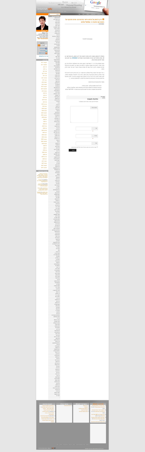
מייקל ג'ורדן (57, 227)
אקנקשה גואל (57, 65)
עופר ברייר (57, 295)
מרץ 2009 (45, 128)
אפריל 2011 (44, 73)
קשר (79, 14)
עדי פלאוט (57, 293)
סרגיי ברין (58, 287)
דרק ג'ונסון (57, 152)
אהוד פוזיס (57, 22)
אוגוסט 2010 (44, 90)
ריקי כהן (58, 372)
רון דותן (58, 358)
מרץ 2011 (45, 75)
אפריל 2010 (44, 99)
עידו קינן (58, 301)
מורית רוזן (57, 223)
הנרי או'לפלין (57, 157)
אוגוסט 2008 (44, 143)
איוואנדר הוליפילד (56, 36)
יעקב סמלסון (57, 194)
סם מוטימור (57, 282)
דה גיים (58, 123)
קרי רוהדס (57, 341)
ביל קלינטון (57, 82)
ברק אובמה (57, 89)
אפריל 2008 (44, 152)
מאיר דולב (57, 216)
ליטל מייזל (57, 211)
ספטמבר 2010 (44, 88)
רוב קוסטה (57, 347)
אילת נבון (58, 39)
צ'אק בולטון (57, 326)
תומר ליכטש (57, 392)
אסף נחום (58, 62)
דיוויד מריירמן (57, 132)
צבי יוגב (58, 329)
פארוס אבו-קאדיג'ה (56, 315)
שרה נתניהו (57, 386)
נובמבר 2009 (44, 110)
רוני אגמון (58, 361)
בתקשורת (86, 407)
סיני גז (58, 279)
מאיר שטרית (57, 217)
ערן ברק (58, 313)
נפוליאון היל (57, 270)
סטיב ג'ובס (57, 273)
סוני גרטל (58, 271)
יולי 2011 (45, 66)
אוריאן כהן (57, 30)
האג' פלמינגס (57, 154)
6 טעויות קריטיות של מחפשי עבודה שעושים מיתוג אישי (43, 184)
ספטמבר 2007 (44, 167)
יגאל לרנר (58, 182)
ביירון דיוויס (57, 78)
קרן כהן (58, 344)
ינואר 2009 (45, 132)
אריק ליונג (57, 70)
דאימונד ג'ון (57, 120)
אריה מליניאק (57, 69)
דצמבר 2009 (44, 108)
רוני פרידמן (57, 363)
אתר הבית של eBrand (43, 56)
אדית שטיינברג (56, 19)
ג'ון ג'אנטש (57, 98)
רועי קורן (58, 367)
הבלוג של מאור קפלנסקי (99, 448)
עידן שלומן (57, 302)
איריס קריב (57, 41)
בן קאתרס (57, 86)
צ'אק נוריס (57, 327)
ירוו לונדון (58, 200)
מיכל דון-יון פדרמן (56, 230)
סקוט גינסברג (57, 285)
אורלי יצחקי (57, 31)
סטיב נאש (58, 274)
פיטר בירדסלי (57, 319)
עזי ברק (58, 298)
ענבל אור (58, 307)
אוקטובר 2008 (44, 139)
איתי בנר (58, 42)
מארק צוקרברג (56, 219)
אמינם (58, 55)
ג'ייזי (59, 103)
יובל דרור (58, 188)
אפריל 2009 (44, 125)
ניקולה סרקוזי (57, 264)
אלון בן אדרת (57, 44)
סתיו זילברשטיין (56, 290)
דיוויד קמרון (57, 134)
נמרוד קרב (57, 268)
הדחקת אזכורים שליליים (83, 408)
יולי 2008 (45, 145)
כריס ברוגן (57, 205)
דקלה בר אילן (57, 149)
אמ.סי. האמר (57, 53)
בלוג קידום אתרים (67, 405)
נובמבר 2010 (44, 84)
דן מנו (58, 141)
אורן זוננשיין (57, 33)
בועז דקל (58, 73)
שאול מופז (57, 377)
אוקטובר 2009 (44, 112)
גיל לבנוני (58, 106)
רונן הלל (58, 366)
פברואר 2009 (44, 130)
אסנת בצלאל (57, 61)
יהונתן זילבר (57, 185)
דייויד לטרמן (57, 138)
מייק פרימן (57, 225)
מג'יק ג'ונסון (57, 220)
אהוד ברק (58, 21)
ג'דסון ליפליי (57, 96)
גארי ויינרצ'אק (57, 93)
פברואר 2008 (44, 156)
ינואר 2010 (45, 106)
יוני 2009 (45, 121)
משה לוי (58, 247)
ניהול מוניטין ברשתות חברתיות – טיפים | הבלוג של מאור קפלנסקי (43, 174)
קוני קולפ (58, 338)
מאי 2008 (45, 150)
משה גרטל (57, 245)
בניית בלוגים (85, 405)
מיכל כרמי (57, 233)
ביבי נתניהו (57, 75)
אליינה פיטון (57, 50)
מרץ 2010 (45, 101)
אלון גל (58, 45)
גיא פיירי (58, 101)
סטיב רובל (57, 276)
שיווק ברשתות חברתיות (83, 411)
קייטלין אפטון (57, 340)
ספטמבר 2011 (44, 64)
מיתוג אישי (57, 237)
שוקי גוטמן (57, 380)
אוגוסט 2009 (44, 117)
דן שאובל (58, 144)
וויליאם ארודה (57, 158)
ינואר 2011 (45, 79)
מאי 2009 (45, 123)
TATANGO (74, 58)
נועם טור (58, 256)
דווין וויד (58, 127)
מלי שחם (58, 239)
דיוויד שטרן (57, 135)
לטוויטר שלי (42, 50)
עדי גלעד (58, 292)
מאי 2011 (45, 71)
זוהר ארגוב (57, 165)
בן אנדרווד (57, 84)
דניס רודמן (57, 146)
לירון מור (58, 213)
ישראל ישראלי (57, 202)
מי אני (98, 14)
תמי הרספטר (57, 394)
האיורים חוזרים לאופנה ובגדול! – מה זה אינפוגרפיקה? (42, 180)
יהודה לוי (58, 183)
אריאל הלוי (57, 67)
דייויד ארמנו (57, 137)
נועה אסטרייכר (57, 254)
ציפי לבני (58, 335)
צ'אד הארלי (57, 324)
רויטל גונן (58, 353)
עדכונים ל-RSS (42, 53)
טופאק (58, 174)
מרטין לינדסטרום (56, 244)
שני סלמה (58, 384)
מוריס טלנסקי (57, 222)
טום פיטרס (57, 172)
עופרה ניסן (57, 296)
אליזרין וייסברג (56, 48)
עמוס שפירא (57, 304)
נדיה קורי (58, 251)
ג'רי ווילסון (57, 117)
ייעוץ (83, 14)
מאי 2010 (45, 97)
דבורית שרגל (57, 121)
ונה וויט (58, 161)
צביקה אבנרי (57, 330)
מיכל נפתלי (57, 234)
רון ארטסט (57, 357)
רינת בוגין (58, 370)
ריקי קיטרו (57, 374)
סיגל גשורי (57, 278)
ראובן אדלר (57, 346)
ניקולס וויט (57, 265)
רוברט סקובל (57, 349)
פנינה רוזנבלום (56, 323)
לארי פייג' (58, 208)
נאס (59, 250)
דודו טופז (58, 124)
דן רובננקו (57, 143)
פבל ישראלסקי (56, 316)
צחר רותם (58, 333)
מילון (88, 14)
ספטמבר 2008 (44, 141)
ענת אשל (58, 309)
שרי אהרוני (57, 389)
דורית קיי (58, 129)
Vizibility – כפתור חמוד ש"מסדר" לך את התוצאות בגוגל (42, 193)
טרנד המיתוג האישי (80, 445)
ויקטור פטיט (57, 160)
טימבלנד (58, 177)
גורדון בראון (57, 100)
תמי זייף (58, 395)
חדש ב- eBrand (97, 404)
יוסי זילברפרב (45, 188)
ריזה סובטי (57, 369)
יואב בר (58, 186)
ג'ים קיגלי (58, 109)
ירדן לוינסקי (57, 199)
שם (95, 128)
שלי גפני (58, 383)
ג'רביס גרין (57, 115)
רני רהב (58, 375)
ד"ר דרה (58, 151)
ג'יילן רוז (58, 104)
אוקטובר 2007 (44, 165)
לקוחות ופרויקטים (84, 410)
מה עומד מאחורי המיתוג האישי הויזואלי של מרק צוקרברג (42, 189)
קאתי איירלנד (57, 336)
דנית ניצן (58, 148)
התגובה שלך (94, 107)
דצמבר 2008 (44, 134)
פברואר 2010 (44, 104)
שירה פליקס (57, 381)
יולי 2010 (45, 93)
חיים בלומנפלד (56, 168)
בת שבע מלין (57, 90)
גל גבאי (58, 110)
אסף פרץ (58, 64)
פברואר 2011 (44, 77)
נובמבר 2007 (44, 163)
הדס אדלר (57, 155)
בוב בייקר (58, 72)
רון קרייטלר (57, 360)
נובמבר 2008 (44, 136)
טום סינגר (58, 171)
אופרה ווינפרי (57, 28)
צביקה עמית (57, 332)
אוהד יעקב (57, 25)
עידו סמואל (57, 299)
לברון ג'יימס (57, 209)
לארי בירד (57, 206)
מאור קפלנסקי (45, 192)
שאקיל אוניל (57, 378)
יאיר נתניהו (57, 180)
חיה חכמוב (57, 166)
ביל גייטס (58, 79)
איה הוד (58, 35)
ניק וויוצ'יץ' (57, 261)
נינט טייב (58, 259)
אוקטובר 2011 (44, 62)
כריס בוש (58, 203)
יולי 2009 (45, 119)
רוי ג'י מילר (57, 352)
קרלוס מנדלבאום (56, 343)
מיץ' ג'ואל (58, 236)
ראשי (103, 14)
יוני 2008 (45, 147)
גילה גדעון (57, 107)
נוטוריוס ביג (57, 253)
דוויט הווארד (57, 126)
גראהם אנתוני (57, 113)
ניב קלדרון (57, 257)
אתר (96, 143)
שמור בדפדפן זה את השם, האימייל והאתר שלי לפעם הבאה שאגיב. (83, 147)
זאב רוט (58, 163)
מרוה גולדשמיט (56, 242)
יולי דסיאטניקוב (56, 189)
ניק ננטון (58, 262)
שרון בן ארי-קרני (56, 388)
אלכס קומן (57, 51)
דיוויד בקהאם (57, 131)
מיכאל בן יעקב (57, 228)
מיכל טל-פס (57, 231)
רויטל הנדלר (57, 355)
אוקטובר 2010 (44, 86)
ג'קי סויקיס (57, 112)
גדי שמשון (57, 95)
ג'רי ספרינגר (57, 118)
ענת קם (58, 312)
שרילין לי (58, 391)
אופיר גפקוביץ (57, 27)
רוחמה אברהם (57, 350)
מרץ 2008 (45, 154)
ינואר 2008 (45, 158)
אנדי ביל (58, 58)
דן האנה (58, 140)
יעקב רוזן (58, 197)
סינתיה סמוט (57, 281)
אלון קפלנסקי (57, 47)
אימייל (95, 136)
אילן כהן (58, 38)
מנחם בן (58, 240)
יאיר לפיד (58, 178)
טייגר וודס (57, 175)
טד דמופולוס (57, 169)
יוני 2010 (45, 95)
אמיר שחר (57, 56)
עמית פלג (58, 305)
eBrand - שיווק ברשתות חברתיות (44, 448)
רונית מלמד (57, 364)
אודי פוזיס (58, 24)
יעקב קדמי (57, 196)
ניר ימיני (58, 267)
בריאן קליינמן (57, 87)
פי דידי (58, 318)
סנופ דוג (58, 284)
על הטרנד (93, 14)
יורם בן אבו (57, 192)
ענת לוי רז (58, 310)
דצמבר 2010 (44, 82)
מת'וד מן (58, 248)
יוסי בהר (58, 191)
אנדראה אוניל (57, 59)
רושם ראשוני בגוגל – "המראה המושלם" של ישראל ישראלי (42, 176)
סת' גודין (58, 288)
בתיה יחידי (57, 92)
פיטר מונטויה (57, 321)
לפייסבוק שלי (42, 48)
